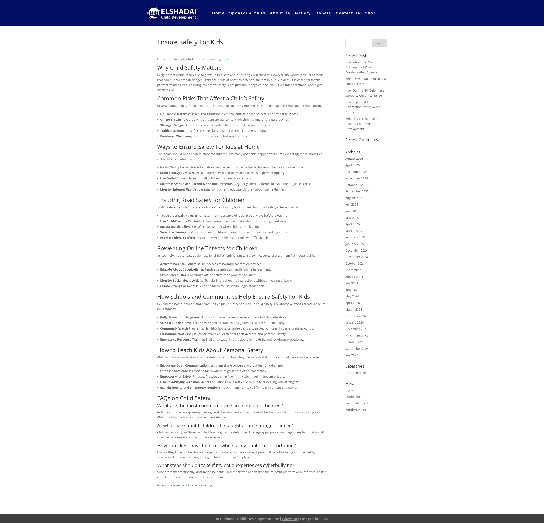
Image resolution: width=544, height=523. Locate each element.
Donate (323, 13)
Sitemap (289, 519)
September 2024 (357, 270)
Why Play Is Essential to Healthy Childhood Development (361, 124)
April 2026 (352, 165)
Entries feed (354, 397)
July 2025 (351, 204)
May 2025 (352, 218)
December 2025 (356, 172)
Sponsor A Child (247, 13)
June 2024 (352, 290)
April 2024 (352, 303)
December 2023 (356, 329)
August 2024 (354, 277)
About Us (280, 13)
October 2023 (354, 342)
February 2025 (355, 237)
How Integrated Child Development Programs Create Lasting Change (362, 67)
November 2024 (356, 257)
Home (218, 13)
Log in (349, 390)
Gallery (303, 13)
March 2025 (353, 231)
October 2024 (354, 263)
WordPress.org (355, 410)
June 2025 (352, 211)
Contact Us (348, 13)
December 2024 (356, 250)
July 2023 (351, 355)
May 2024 (352, 296)
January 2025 (354, 244)
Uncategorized (355, 373)
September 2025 (357, 191)
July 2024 (351, 283)
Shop (370, 13)
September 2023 (357, 349)
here (227, 59)
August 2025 (354, 198)
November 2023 (356, 336)
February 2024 (355, 316)
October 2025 (354, 185)
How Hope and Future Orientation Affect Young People (362, 107)
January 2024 (354, 322)
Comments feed (356, 403)
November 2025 (356, 178)
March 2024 (353, 309)
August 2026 (354, 158)
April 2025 (352, 224)
